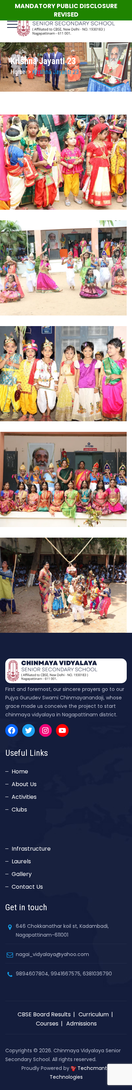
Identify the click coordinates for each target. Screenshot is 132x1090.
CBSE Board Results (44, 1014)
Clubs (19, 810)
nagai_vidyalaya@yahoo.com (52, 954)
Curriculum (93, 1014)
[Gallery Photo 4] (69, 578)
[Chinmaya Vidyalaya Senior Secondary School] (66, 24)
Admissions (81, 1023)
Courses (47, 1023)
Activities (24, 797)
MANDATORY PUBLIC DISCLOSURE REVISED (66, 10)
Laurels (21, 861)
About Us (24, 784)
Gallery (22, 874)
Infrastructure (31, 849)
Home (18, 71)
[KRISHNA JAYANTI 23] (69, 155)
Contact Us (27, 887)
